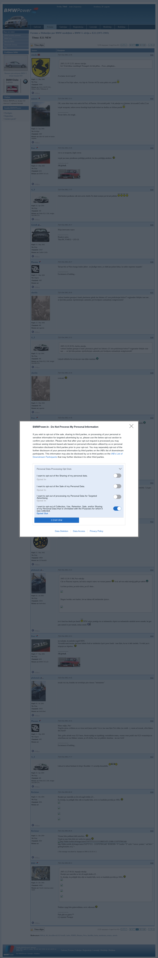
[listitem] (79, 468)
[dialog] (79, 479)
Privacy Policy (96, 531)
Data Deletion (61, 531)
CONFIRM (56, 520)
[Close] (132, 427)
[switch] (117, 476)
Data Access (79, 531)
